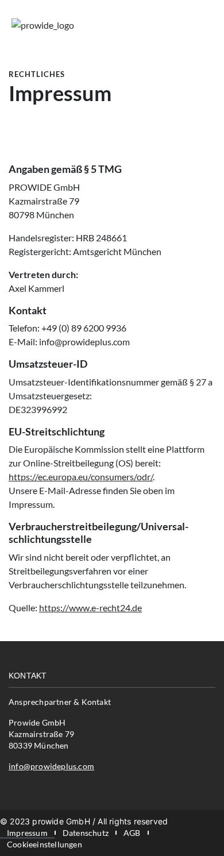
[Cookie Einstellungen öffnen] (20, 833)
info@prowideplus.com (51, 766)
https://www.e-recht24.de (90, 607)
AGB (132, 833)
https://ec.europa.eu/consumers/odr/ (81, 476)
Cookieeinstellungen (44, 844)
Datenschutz (86, 833)
